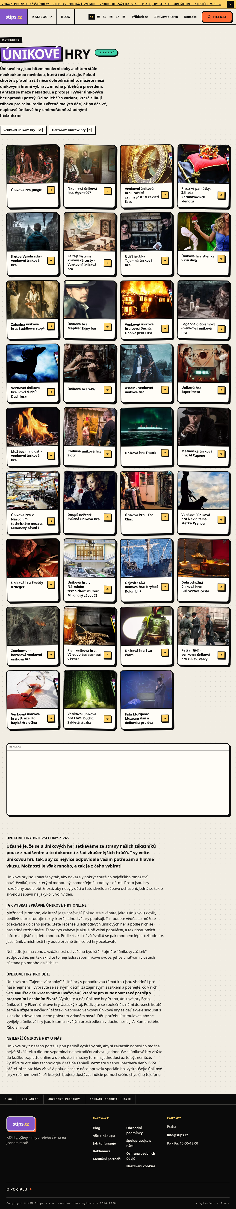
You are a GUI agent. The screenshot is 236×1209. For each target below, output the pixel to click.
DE (111, 16)
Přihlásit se (140, 17)
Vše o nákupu (104, 1135)
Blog (65, 17)
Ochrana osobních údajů (110, 1099)
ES (124, 16)
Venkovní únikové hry (22, 130)
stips (14, 16)
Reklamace (30, 1099)
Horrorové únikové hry (71, 130)
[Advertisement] (118, 783)
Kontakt (190, 17)
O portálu (16, 1189)
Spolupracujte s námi (138, 1143)
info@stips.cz (177, 1135)
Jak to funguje (104, 1143)
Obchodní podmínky (64, 1099)
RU (104, 16)
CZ (91, 16)
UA (117, 16)
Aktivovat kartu (166, 17)
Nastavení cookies (140, 1166)
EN (98, 16)
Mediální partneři (107, 1159)
